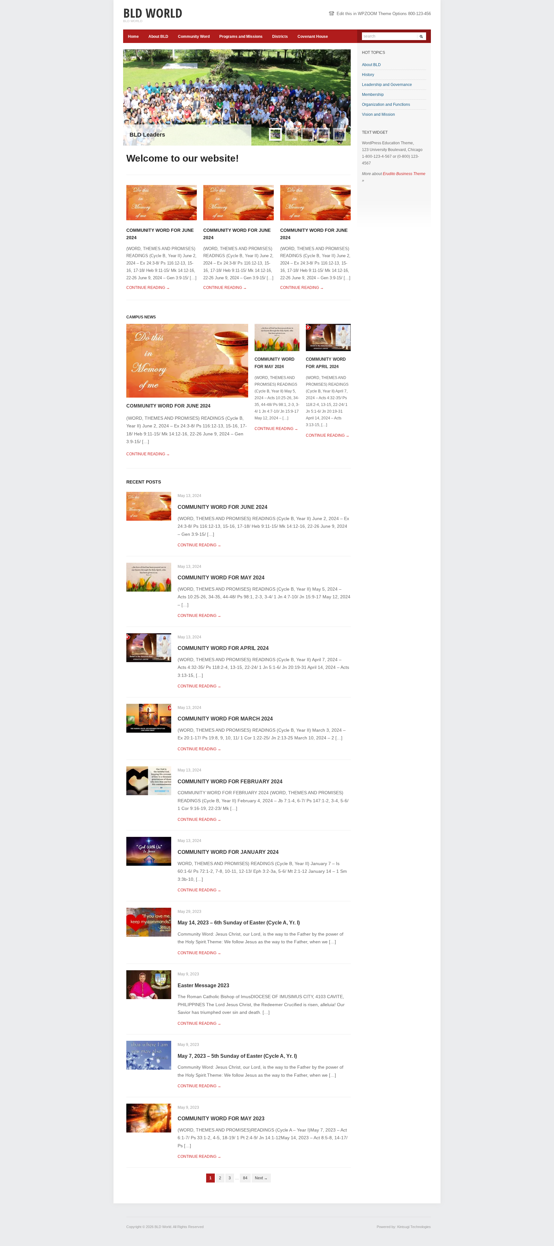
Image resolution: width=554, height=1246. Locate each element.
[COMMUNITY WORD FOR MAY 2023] (148, 1117)
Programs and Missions (241, 36)
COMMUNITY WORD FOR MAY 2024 (221, 577)
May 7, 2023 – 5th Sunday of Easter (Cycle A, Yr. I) (237, 1056)
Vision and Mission (378, 114)
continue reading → (148, 287)
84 (245, 1178)
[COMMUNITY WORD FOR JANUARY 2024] (148, 851)
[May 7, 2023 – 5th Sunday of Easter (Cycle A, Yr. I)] (148, 1055)
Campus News (141, 317)
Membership (373, 94)
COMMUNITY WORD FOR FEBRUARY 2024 (230, 781)
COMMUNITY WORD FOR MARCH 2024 (225, 718)
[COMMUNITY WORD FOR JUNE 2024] (161, 202)
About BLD (158, 36)
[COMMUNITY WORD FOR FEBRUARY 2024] (148, 780)
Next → (261, 1178)
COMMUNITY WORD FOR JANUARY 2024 (228, 852)
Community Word (194, 36)
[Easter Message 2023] (148, 984)
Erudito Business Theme (404, 174)
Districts (280, 36)
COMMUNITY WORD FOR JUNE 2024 (168, 405)
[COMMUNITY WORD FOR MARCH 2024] (148, 718)
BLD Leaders (147, 134)
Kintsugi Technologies (414, 1227)
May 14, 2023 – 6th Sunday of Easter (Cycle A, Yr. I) (239, 922)
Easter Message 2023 (203, 985)
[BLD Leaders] (237, 97)
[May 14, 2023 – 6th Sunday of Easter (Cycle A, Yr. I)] (148, 921)
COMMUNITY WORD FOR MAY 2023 (221, 1118)
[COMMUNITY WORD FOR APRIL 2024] (328, 337)
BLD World (152, 12)
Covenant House (313, 36)
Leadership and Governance (387, 84)
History (368, 74)
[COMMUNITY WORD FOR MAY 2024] (277, 337)
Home (133, 36)
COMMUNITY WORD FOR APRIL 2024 (223, 648)
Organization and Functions (386, 104)
